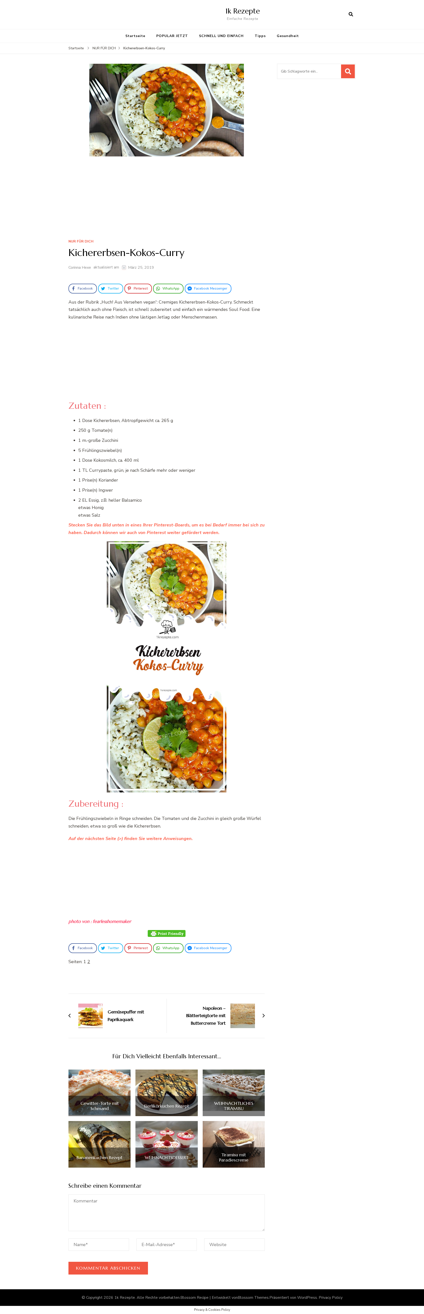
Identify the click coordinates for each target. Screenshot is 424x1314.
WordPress (307, 1297)
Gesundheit (288, 36)
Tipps (260, 36)
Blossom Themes (253, 1297)
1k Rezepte (242, 10)
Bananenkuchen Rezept (99, 1157)
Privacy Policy (331, 1297)
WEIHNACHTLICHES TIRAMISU (233, 1106)
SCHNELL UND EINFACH (221, 36)
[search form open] (351, 14)
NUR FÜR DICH (80, 241)
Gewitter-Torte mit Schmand (99, 1106)
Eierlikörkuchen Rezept (166, 1106)
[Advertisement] (166, 199)
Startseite (135, 36)
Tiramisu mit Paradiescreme (233, 1157)
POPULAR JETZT (172, 36)
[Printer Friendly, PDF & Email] (167, 933)
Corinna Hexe (79, 267)
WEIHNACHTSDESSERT (166, 1157)
